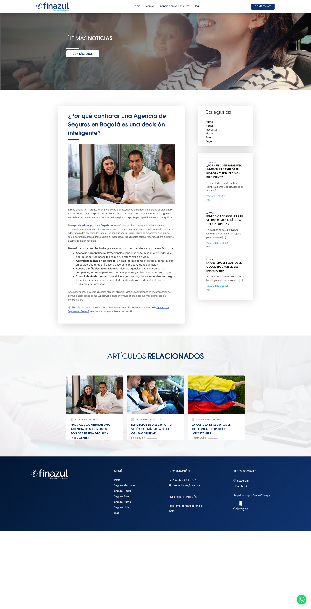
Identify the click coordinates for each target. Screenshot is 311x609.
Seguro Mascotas (124, 485)
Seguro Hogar (122, 490)
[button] (301, 599)
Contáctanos (262, 7)
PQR (171, 511)
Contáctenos (83, 53)
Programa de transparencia (185, 505)
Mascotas (211, 129)
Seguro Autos (122, 501)
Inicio (137, 6)
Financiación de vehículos (174, 6)
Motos (209, 133)
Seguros (149, 6)
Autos (209, 121)
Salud (209, 137)
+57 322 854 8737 (184, 479)
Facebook (241, 486)
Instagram (242, 480)
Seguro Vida (121, 507)
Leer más (138, 438)
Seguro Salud (122, 496)
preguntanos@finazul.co (187, 485)
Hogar (209, 125)
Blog (196, 6)
